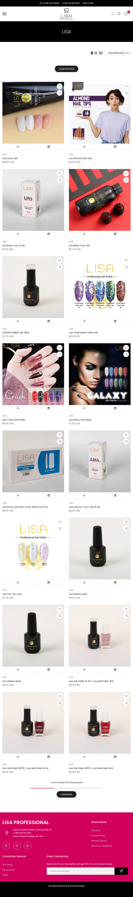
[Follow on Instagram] (17, 845)
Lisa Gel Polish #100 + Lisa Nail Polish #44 (25, 768)
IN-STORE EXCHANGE (49, 3)
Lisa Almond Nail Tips (80, 158)
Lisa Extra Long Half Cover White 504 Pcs (25, 507)
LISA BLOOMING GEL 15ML (15, 332)
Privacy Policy (98, 835)
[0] (125, 14)
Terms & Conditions (101, 845)
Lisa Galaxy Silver (11, 681)
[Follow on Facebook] (6, 845)
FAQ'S (5, 875)
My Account (8, 869)
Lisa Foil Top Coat (12, 594)
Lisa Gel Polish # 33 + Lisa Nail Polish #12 (91, 681)
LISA (4, 154)
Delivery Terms (99, 840)
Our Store (7, 864)
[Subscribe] (121, 871)
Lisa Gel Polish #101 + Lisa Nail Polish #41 (91, 768)
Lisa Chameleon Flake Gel (83, 332)
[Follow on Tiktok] (27, 845)
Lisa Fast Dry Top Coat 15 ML (84, 507)
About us (95, 830)
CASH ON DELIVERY (71, 3)
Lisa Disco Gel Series (80, 419)
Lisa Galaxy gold (78, 594)
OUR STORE (88, 3)
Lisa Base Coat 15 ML (13, 245)
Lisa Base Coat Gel (79, 245)
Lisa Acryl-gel (9, 158)
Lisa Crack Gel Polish (13, 419)
